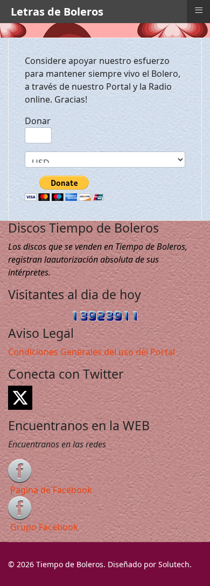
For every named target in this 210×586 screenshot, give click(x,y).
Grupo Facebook (44, 527)
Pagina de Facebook (51, 490)
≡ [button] (198, 10)
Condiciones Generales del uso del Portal (91, 352)
